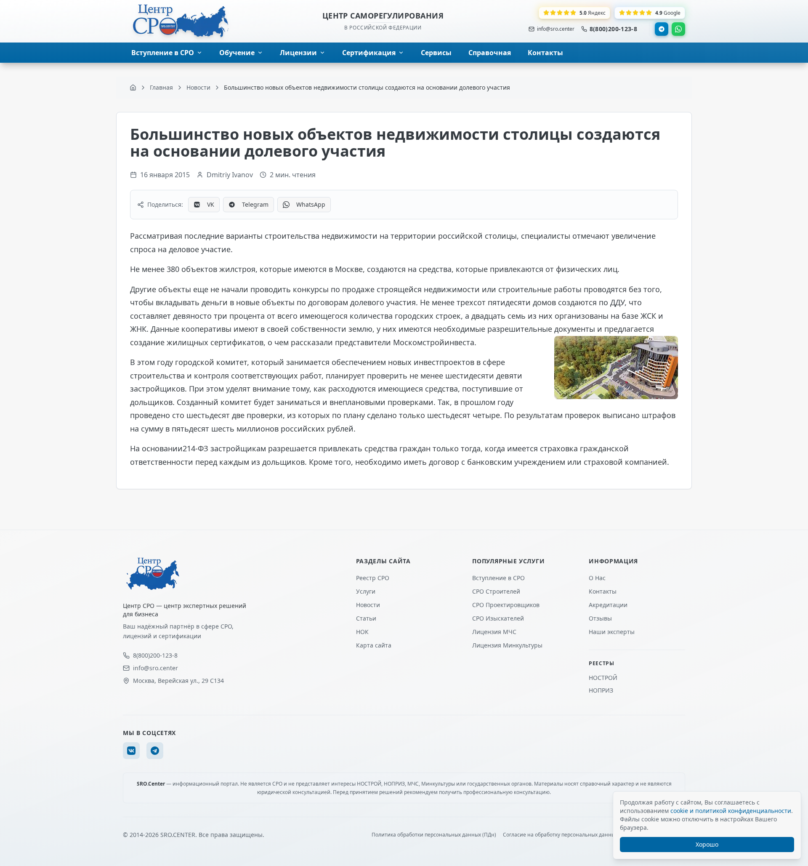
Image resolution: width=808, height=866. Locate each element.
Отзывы (600, 618)
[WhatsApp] (678, 29)
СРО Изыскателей (498, 618)
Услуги (365, 591)
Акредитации (608, 605)
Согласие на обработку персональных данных (560, 834)
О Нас (597, 578)
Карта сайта (373, 645)
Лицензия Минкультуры (507, 645)
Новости (368, 605)
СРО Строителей (496, 591)
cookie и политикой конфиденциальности (730, 811)
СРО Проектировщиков (506, 605)
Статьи (366, 618)
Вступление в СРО (498, 578)
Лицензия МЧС (494, 632)
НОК (362, 632)
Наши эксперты (612, 632)
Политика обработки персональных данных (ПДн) (434, 834)
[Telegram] (661, 29)
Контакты (603, 591)
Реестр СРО (372, 578)
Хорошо (707, 844)
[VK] (131, 750)
